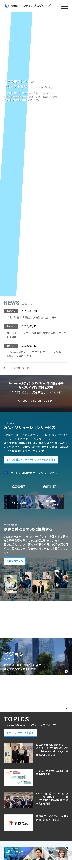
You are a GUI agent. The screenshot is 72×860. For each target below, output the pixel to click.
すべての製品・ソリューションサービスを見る (31, 459)
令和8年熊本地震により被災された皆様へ (32, 317)
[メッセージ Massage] (12, 611)
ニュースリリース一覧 (18, 368)
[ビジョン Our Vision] (10, 648)
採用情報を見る (15, 561)
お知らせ (11, 311)
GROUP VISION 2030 (35, 400)
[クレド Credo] (7, 685)
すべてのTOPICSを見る (20, 732)
